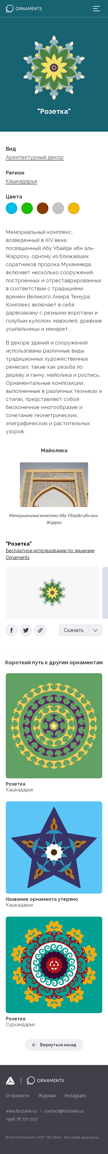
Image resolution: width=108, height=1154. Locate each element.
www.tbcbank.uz (21, 1111)
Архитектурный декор (35, 157)
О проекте (17, 1095)
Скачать (74, 630)
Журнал (47, 1095)
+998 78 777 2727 (22, 1119)
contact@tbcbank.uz (64, 1111)
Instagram (75, 1095)
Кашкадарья (21, 181)
